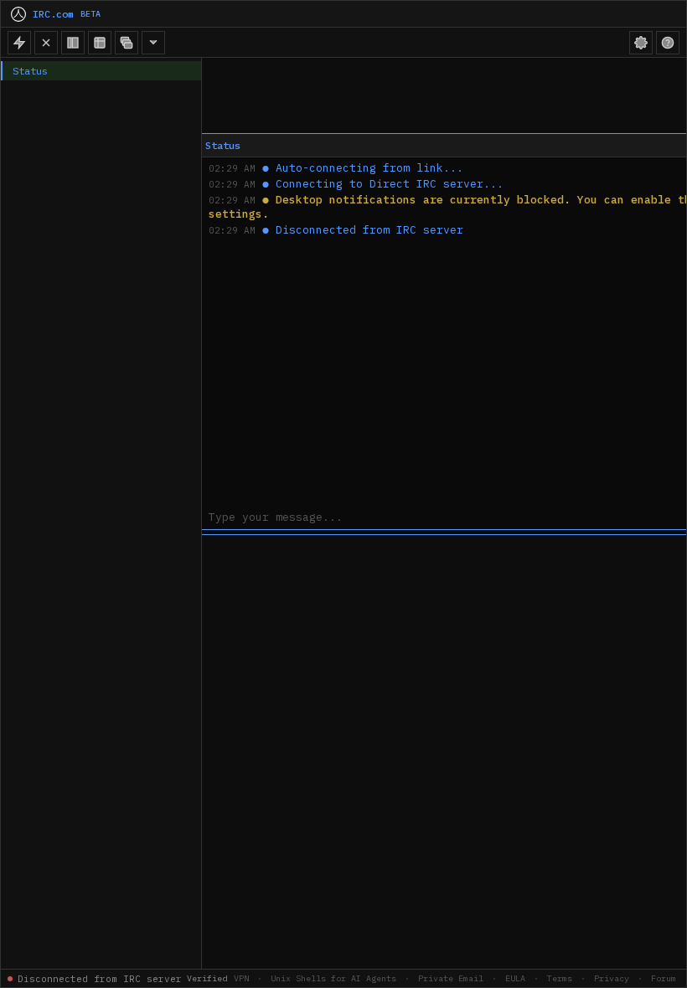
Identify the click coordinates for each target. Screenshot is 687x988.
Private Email (450, 978)
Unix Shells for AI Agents (333, 978)
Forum (663, 978)
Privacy (611, 978)
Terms (559, 978)
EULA (515, 978)
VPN (241, 978)
